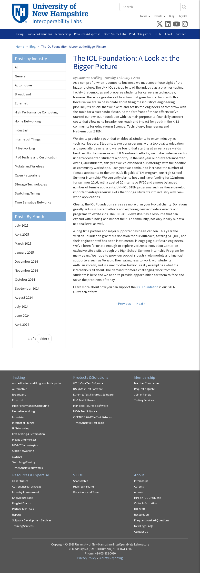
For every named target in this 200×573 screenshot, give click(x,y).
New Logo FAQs (143, 526)
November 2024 (26, 270)
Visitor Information (145, 503)
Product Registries (140, 34)
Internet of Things (28, 139)
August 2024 (24, 297)
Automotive (23, 85)
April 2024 (22, 324)
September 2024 (27, 288)
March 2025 (23, 243)
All (16, 67)
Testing (18, 34)
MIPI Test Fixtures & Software (90, 405)
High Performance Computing (36, 112)
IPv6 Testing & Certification (28, 434)
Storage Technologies (31, 184)
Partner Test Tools (23, 509)
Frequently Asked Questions (151, 520)
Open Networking (27, 175)
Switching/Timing (27, 193)
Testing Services (144, 400)
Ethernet (21, 103)
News (143, 16)
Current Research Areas (26, 486)
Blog (171, 16)
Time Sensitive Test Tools (88, 423)
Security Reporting (111, 558)
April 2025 (22, 234)
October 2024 (25, 279)
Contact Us (141, 531)
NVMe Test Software (85, 411)
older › (44, 338)
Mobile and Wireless (29, 166)
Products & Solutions (39, 34)
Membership (63, 34)
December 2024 (26, 261)
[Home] (52, 13)
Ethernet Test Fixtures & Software (93, 394)
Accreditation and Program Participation (37, 383)
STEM (158, 34)
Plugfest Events (21, 503)
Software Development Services (31, 520)
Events (158, 16)
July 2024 (21, 306)
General (20, 76)
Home (20, 47)
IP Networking (25, 148)
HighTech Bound (83, 486)
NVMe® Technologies (25, 445)
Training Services (22, 526)
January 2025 (24, 252)
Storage (17, 456)
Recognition (141, 514)
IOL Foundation (147, 287)
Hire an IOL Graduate (147, 497)
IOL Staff (139, 509)
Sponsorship (80, 481)
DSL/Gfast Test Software (88, 389)
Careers (139, 486)
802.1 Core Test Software (88, 383)
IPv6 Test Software (84, 400)
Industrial (21, 130)
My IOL (183, 16)
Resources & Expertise (87, 34)
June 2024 (22, 315)
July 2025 (21, 225)
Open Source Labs (115, 34)
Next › (141, 303)
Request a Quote (144, 389)
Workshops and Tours (86, 492)
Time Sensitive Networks (33, 202)
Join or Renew (142, 394)
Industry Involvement (25, 492)
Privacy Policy (86, 558)
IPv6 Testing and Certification (36, 157)
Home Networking (28, 121)
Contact (181, 34)
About (168, 34)
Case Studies (20, 481)
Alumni (138, 492)
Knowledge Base (22, 497)
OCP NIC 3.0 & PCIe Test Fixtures (92, 417)
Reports (16, 514)
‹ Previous (123, 303)
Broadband (23, 94)
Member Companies (146, 383)
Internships (141, 481)
